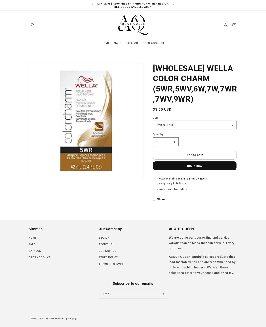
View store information (172, 189)
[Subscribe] (163, 294)
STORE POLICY (108, 257)
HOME (33, 237)
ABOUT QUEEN (46, 318)
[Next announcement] (174, 5)
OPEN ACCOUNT (39, 257)
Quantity (158, 134)
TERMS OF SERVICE (111, 264)
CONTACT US (107, 251)
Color (156, 117)
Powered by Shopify (65, 318)
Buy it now (194, 166)
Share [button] (161, 199)
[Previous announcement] (92, 5)
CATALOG (35, 251)
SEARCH (104, 237)
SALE (32, 244)
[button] (33, 25)
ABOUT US (105, 244)
